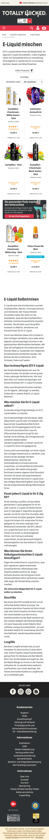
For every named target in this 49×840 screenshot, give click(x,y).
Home (4, 35)
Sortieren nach (13, 82)
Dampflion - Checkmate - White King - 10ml (13, 249)
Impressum (24, 743)
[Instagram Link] (21, 692)
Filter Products (22, 70)
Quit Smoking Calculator (24, 765)
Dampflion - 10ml (13, 165)
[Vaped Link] (36, 692)
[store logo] (24, 13)
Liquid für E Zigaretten (18, 35)
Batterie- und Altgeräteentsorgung (24, 762)
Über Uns (24, 776)
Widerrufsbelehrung (24, 749)
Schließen (39, 837)
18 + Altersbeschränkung (24, 731)
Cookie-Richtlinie (12, 837)
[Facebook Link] (13, 692)
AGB (24, 746)
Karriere (24, 783)
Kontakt (24, 780)
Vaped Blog (24, 795)
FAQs (24, 716)
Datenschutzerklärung (24, 756)
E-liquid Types (35, 35)
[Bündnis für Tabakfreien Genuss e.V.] (13, 817)
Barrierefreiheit (24, 759)
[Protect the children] (36, 806)
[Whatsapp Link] (28, 692)
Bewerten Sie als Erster (35, 127)
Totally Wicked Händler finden (24, 789)
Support (24, 713)
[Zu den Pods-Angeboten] (24, 210)
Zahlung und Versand (24, 722)
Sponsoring (24, 786)
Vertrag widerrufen (24, 752)
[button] (37, 28)
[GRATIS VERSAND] (11, 3)
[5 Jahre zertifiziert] (35, 818)
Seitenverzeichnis (24, 792)
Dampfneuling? (24, 719)
